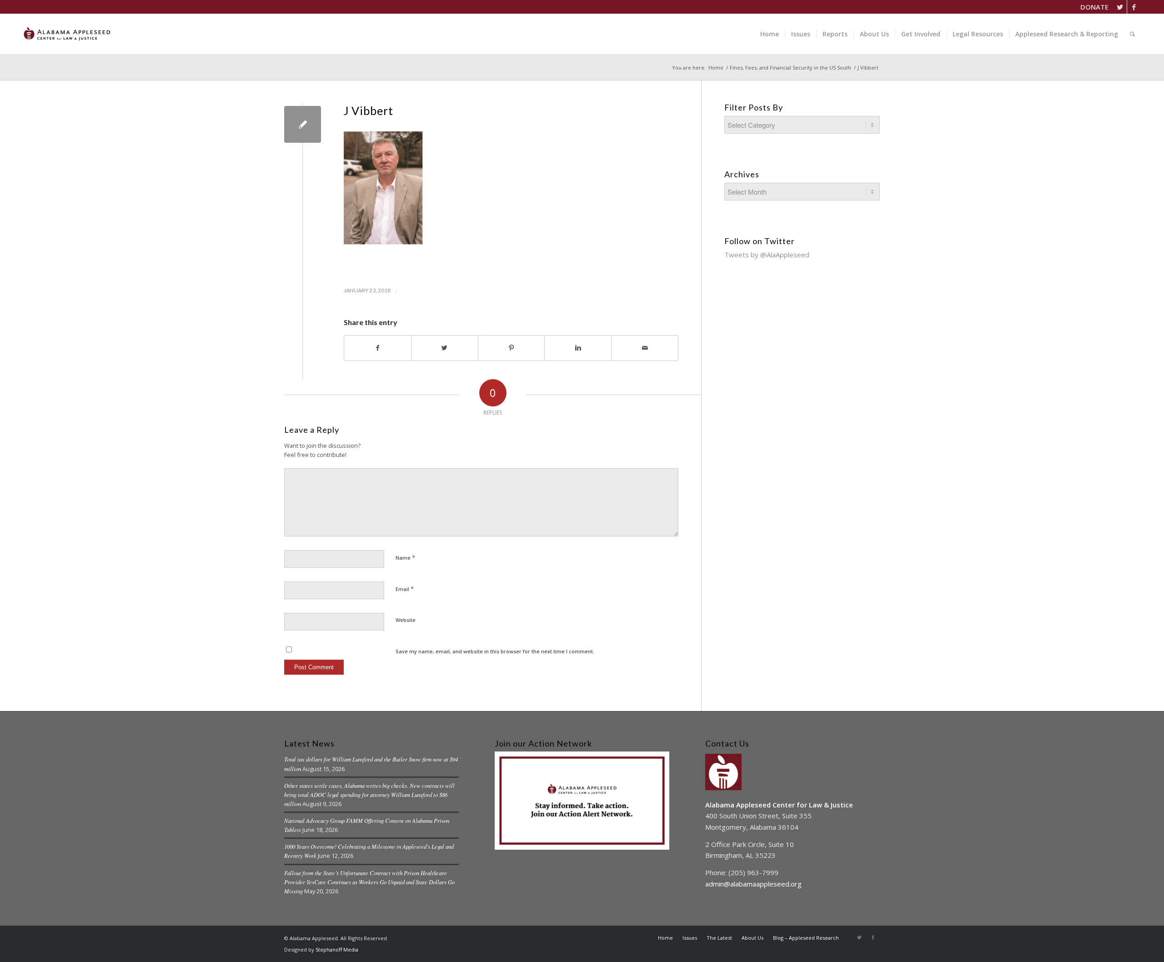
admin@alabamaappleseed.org (753, 883)
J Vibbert (368, 110)
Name (405, 557)
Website (406, 619)
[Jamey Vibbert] (302, 124)
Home (715, 67)
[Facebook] (1134, 7)
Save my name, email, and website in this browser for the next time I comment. (495, 651)
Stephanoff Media (337, 949)
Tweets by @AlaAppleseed (766, 254)
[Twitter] (1120, 7)
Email (405, 589)
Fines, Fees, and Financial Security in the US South (790, 67)
